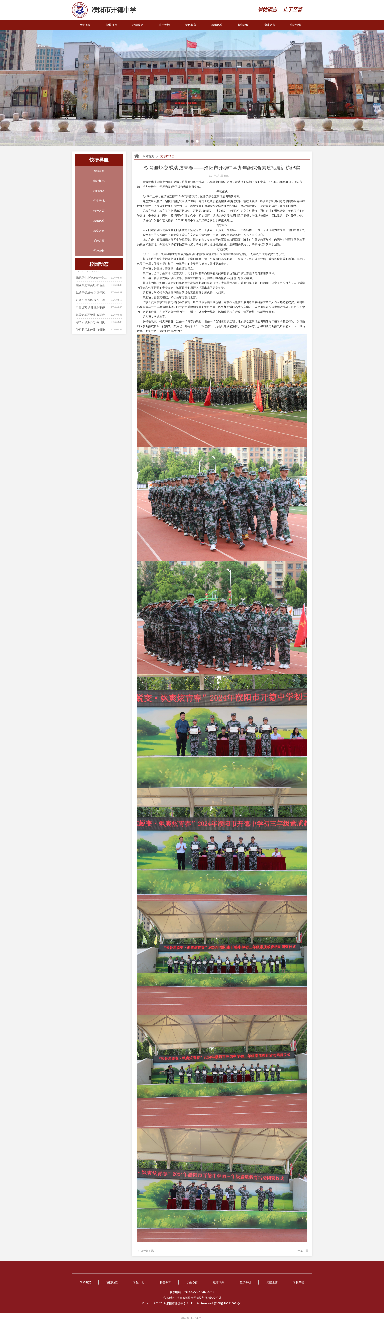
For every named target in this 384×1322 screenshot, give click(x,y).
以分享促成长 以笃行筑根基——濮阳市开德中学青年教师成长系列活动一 (92, 272)
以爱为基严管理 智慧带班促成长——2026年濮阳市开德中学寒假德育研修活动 (92, 294)
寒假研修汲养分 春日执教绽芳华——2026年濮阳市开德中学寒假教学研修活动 (92, 302)
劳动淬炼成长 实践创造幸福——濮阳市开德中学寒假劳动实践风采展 (92, 316)
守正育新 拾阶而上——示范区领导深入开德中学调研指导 (92, 324)
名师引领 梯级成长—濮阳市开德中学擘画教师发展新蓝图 (92, 279)
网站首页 (148, 156)
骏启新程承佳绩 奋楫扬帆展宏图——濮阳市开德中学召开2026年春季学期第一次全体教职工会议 (92, 309)
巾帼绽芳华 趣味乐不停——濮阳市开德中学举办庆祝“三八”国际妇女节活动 (92, 287)
